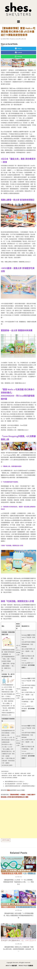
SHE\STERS (5, 39)
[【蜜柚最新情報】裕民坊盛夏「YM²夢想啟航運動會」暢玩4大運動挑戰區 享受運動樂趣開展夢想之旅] (18, 899)
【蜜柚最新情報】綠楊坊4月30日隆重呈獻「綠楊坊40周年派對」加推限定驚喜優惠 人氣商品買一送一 (18, 949)
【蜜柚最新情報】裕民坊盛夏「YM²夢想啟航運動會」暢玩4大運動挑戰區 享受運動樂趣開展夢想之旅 (18, 915)
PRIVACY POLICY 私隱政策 (26, 965)
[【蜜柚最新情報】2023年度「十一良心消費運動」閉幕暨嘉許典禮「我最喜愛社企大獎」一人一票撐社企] (18, 865)
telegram (19, 49)
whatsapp (19, 57)
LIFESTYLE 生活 (5, 840)
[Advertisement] (18, 819)
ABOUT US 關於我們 (11, 965)
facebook (19, 53)
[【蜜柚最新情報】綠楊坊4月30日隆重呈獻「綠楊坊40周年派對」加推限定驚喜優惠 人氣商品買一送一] (18, 932)
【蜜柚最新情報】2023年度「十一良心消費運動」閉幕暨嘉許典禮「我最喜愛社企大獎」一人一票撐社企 (18, 882)
